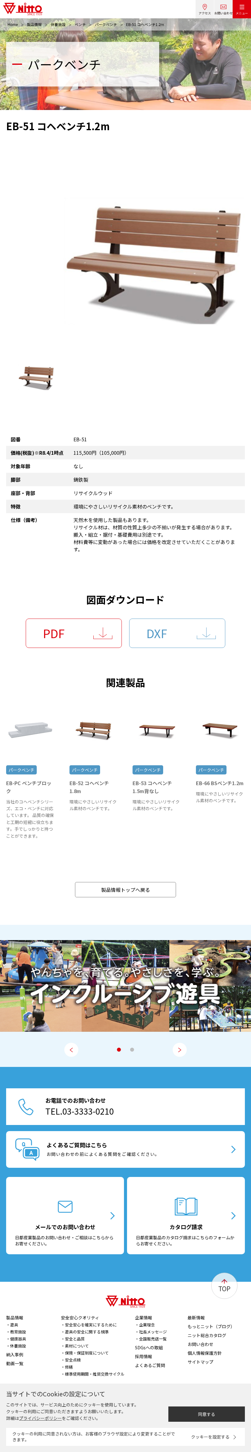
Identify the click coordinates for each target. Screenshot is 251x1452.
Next (180, 1050)
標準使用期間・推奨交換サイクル (95, 1374)
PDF (54, 633)
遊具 (14, 1325)
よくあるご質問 (150, 1365)
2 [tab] (132, 1050)
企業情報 (143, 1317)
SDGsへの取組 (149, 1347)
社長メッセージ (153, 1332)
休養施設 (58, 24)
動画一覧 (14, 1363)
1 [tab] (119, 1050)
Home (13, 24)
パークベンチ (106, 24)
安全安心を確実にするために (91, 1325)
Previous (71, 1050)
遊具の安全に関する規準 (87, 1332)
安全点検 (73, 1360)
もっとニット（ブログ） (211, 1326)
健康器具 (18, 1339)
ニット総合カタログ (207, 1335)
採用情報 (143, 1356)
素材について (77, 1346)
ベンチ (80, 24)
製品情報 (34, 24)
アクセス (205, 13)
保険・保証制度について (87, 1353)
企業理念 (147, 1325)
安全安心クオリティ (80, 1317)
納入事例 (14, 1354)
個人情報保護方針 (205, 1353)
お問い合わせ (223, 13)
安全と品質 (75, 1339)
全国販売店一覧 (153, 1339)
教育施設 (18, 1332)
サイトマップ (200, 1362)
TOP (224, 1288)
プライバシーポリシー (40, 1418)
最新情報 (196, 1317)
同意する (206, 1414)
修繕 (69, 1367)
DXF (156, 633)
